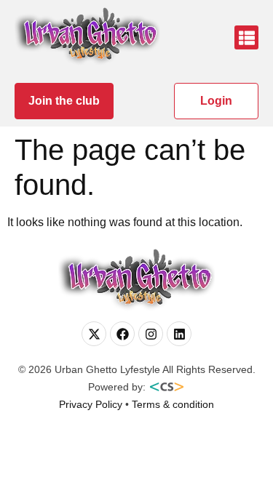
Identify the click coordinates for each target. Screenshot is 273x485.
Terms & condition (173, 404)
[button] (246, 37)
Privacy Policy (90, 404)
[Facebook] (122, 333)
